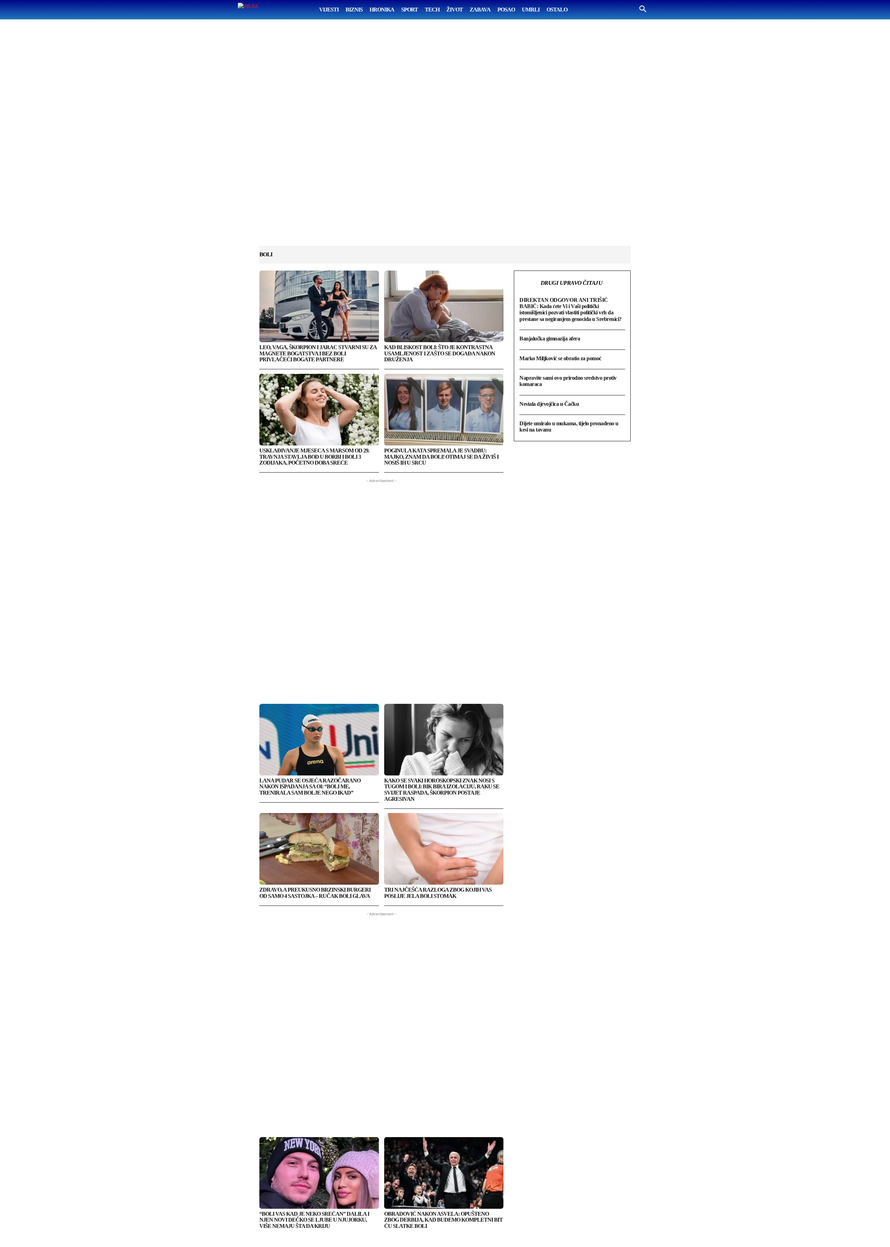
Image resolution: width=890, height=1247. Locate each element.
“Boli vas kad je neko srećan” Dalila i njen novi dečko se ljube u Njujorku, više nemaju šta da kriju (314, 1220)
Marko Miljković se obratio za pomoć (560, 358)
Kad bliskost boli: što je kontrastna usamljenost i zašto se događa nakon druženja (439, 353)
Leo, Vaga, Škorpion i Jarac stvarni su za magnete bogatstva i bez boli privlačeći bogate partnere (318, 353)
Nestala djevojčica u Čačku (549, 404)
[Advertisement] (445, 139)
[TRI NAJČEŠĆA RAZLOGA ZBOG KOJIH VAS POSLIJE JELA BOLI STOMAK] (444, 849)
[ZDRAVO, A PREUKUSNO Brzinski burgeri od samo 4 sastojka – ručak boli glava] (319, 849)
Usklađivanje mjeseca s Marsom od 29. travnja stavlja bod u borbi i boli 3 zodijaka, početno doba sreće (314, 457)
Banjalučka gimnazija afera (549, 338)
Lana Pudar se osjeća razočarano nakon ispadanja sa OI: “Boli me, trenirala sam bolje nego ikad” (310, 787)
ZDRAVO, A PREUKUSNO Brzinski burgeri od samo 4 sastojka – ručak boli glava (315, 893)
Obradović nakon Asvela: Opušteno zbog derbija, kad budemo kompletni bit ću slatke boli (443, 1220)
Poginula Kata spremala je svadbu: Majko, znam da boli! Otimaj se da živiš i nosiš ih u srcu (441, 457)
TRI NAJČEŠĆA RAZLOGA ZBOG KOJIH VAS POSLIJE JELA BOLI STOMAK (438, 893)
